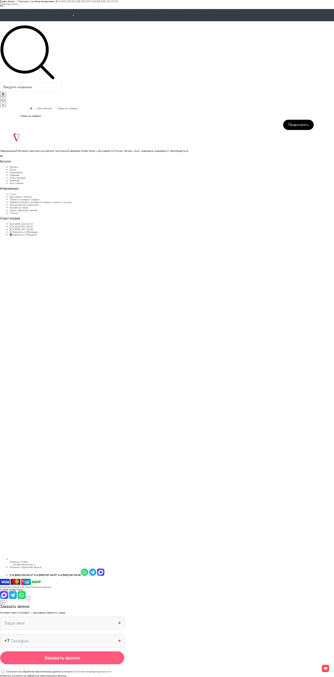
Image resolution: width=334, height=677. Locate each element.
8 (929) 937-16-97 (22, 226)
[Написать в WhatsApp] (22, 598)
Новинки (15, 180)
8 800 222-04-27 (68, 1)
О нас (13, 194)
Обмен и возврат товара (24, 199)
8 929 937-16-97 (88, 1)
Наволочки (149, 15)
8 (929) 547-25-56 (22, 229)
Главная (30, 15)
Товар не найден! (67, 108)
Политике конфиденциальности (92, 671)
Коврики (128, 15)
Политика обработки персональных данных (26, 587)
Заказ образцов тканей (23, 210)
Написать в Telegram (24, 234)
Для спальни (44, 108)
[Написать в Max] (4, 598)
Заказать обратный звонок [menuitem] (25, 567)
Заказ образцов (227, 15)
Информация (199, 15)
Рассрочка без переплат (24, 205)
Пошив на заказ (19, 207)
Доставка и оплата (21, 196)
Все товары (16, 183)
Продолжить (298, 125)
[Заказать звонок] (28, 598)
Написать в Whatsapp (25, 232)
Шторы (49, 15)
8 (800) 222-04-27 (22, 224)
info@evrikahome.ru (24, 564)
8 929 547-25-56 (108, 1)
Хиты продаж (17, 177)
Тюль (87, 15)
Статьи (14, 213)
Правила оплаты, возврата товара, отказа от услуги (41, 202)
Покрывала (107, 15)
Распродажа (174, 15)
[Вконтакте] (1, 156)
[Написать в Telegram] (13, 598)
